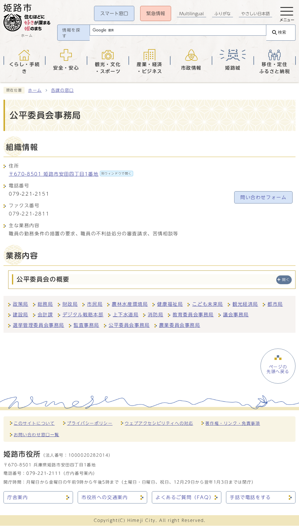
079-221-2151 (29, 194)
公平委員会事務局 (129, 325)
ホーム (35, 90)
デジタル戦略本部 (83, 314)
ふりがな (222, 14)
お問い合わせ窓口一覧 (36, 434)
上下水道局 (125, 314)
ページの (278, 369)
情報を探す (71, 33)
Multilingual (191, 14)
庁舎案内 (17, 497)
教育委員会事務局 (193, 314)
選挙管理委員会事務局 (38, 325)
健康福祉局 (170, 304)
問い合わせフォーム (263, 197)
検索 (282, 32)
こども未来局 (207, 304)
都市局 (275, 304)
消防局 (155, 314)
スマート (114, 13)
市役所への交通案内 (104, 497)
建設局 (20, 314)
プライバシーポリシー (89, 423)
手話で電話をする (250, 497)
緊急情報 (155, 13)
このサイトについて (34, 423)
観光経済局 (245, 304)
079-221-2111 (43, 473)
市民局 (94, 304)
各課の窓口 (62, 90)
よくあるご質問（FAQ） (185, 497)
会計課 (45, 314)
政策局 (20, 304)
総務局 (45, 304)
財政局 (70, 304)
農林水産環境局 (130, 304)
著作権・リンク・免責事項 (232, 423)
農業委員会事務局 (179, 325)
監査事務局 (86, 325)
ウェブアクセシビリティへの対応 (159, 423)
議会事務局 (236, 314)
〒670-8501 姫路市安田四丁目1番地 (70, 174)
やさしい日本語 (255, 14)
